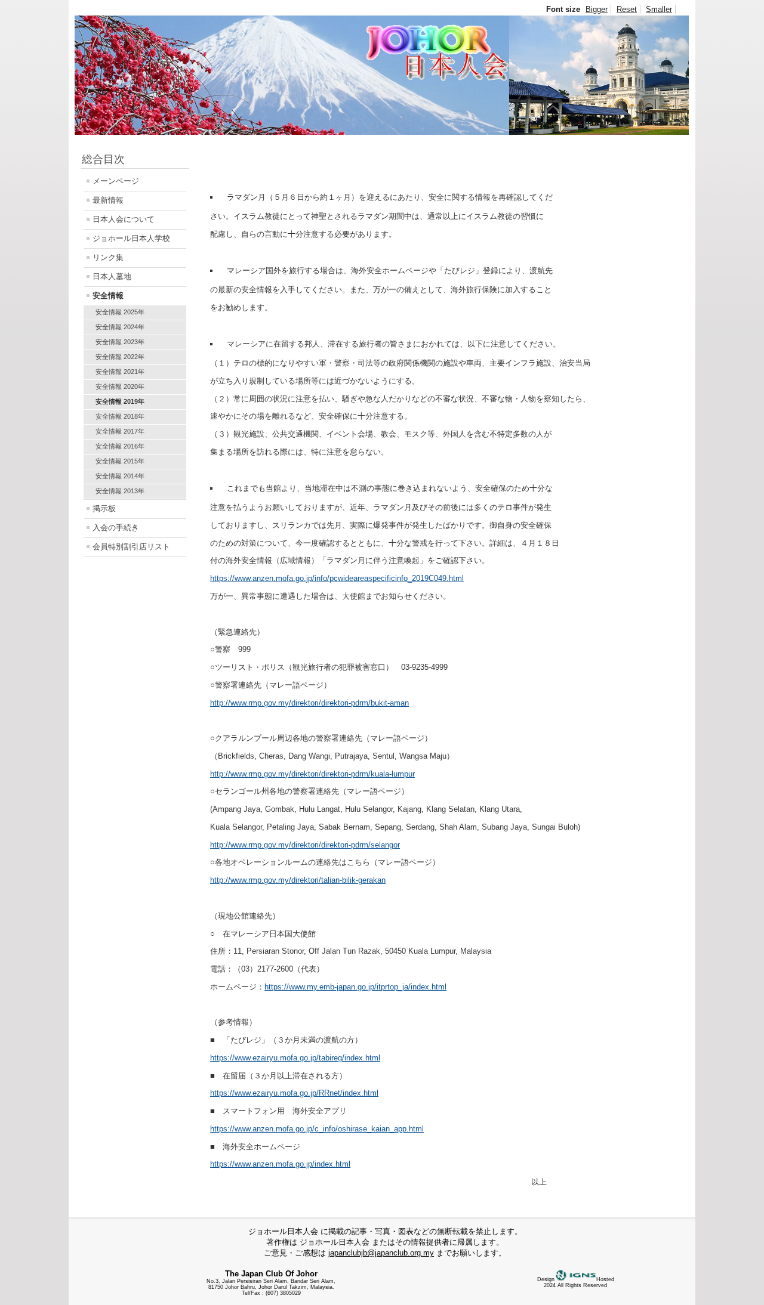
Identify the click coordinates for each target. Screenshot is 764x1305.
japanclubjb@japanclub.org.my (381, 1252)
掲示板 (104, 508)
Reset (627, 9)
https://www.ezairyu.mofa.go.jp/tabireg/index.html (295, 1057)
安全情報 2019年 (120, 401)
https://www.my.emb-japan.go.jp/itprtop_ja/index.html (355, 986)
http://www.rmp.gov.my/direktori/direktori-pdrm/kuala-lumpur (312, 773)
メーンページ (116, 181)
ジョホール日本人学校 (131, 238)
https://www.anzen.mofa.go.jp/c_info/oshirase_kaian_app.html (317, 1128)
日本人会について (124, 219)
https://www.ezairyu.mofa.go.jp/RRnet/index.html (294, 1092)
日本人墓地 (112, 276)
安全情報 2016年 (120, 446)
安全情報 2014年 (120, 476)
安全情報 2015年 (120, 461)
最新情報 (108, 200)
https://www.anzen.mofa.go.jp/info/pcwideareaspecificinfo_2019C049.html (337, 578)
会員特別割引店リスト (131, 546)
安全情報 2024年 (120, 326)
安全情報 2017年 (120, 431)
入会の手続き (116, 527)
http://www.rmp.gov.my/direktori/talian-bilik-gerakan (298, 880)
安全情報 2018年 (120, 416)
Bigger (597, 9)
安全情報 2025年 (120, 312)
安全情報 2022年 (120, 356)
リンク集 (108, 257)
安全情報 (108, 295)
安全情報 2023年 (120, 341)
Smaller (659, 9)
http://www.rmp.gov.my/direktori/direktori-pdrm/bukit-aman (309, 702)
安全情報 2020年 (120, 386)
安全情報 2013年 (120, 490)
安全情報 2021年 (120, 371)
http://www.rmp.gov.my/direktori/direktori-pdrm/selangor (305, 844)
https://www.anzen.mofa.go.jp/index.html (280, 1163)
